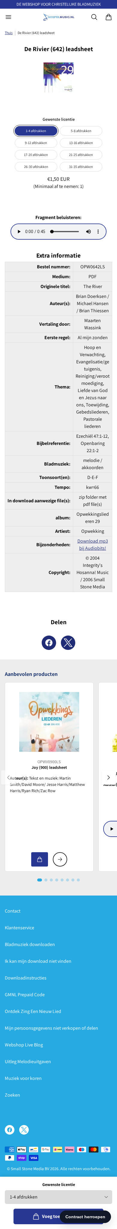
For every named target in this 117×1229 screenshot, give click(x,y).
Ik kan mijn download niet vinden (38, 961)
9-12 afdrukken (36, 142)
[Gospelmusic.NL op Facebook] (9, 1130)
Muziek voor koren (23, 1078)
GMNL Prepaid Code (25, 994)
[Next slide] (108, 777)
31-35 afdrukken (81, 166)
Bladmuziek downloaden (30, 944)
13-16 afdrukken (81, 142)
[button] (39, 879)
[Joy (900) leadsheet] (49, 722)
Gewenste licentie (58, 1184)
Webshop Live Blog (24, 1045)
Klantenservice (19, 928)
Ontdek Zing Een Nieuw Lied (33, 1011)
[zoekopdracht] (94, 17)
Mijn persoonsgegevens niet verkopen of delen (51, 1028)
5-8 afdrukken (81, 130)
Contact (12, 911)
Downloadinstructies (25, 978)
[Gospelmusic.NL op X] (24, 1130)
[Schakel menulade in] (8, 17)
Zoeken (12, 1095)
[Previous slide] (8, 777)
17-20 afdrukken (36, 154)
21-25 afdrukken (81, 154)
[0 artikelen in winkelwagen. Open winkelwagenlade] (108, 17)
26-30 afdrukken (36, 166)
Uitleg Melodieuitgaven (28, 1061)
